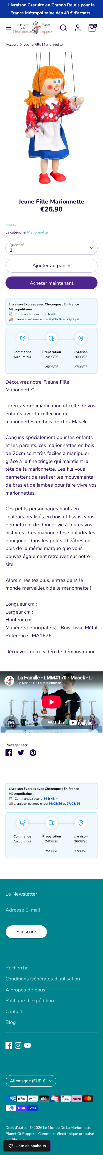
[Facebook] (8, 1045)
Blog (10, 1022)
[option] (51, 121)
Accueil (11, 44)
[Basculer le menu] (6, 27)
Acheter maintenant (51, 283)
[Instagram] (18, 1045)
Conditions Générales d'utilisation (42, 978)
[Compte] (77, 26)
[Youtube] (27, 1045)
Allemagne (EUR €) (28, 1081)
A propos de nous (25, 989)
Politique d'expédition (29, 1000)
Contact (13, 1011)
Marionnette (37, 232)
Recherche (17, 967)
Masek (10, 225)
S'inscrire (26, 931)
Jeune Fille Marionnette (43, 44)
